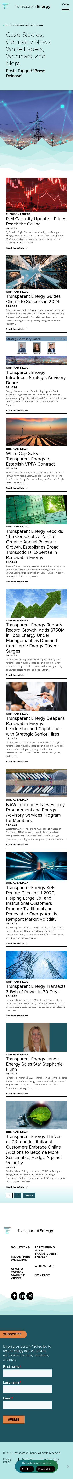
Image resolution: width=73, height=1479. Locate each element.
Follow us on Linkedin (22, 1296)
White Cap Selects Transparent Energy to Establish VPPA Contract (30, 458)
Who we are (44, 1266)
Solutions (20, 1247)
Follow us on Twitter (29, 1296)
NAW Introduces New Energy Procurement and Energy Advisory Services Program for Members (35, 812)
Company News (17, 291)
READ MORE (45, 1469)
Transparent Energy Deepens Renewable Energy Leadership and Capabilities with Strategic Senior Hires (35, 726)
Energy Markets (18, 214)
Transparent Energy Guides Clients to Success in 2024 (33, 299)
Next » (29, 1195)
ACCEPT (27, 1469)
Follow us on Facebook (14, 1296)
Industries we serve (20, 1258)
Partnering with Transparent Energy (46, 1252)
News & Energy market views (18, 1273)
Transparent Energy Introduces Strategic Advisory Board (36, 377)
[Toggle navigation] (65, 9)
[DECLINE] (68, 1466)
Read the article (15, 248)
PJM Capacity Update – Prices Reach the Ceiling (36, 221)
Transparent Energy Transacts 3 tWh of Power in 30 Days (36, 989)
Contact (42, 1275)
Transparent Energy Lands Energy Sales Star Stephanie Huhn (34, 1064)
